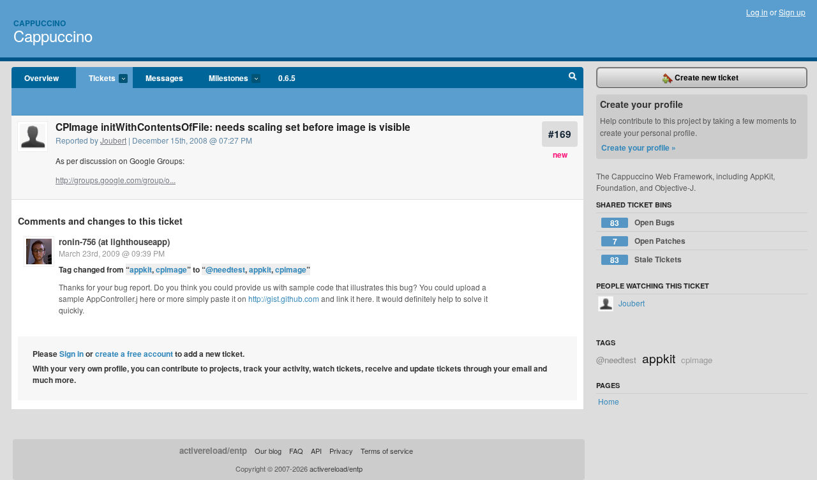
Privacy (341, 451)
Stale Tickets (646, 259)
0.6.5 (287, 78)
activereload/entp (213, 450)
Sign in (71, 353)
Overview (41, 78)
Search (572, 78)
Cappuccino (39, 23)
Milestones (222, 78)
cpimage (171, 269)
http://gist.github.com (283, 298)
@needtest (225, 269)
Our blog (268, 451)
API (316, 451)
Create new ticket (705, 77)
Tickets (96, 78)
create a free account (134, 353)
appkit (141, 269)
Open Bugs (642, 222)
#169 (559, 133)
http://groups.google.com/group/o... (116, 179)
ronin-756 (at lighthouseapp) (114, 242)
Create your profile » (638, 147)
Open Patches (649, 241)
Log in (757, 11)
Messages (164, 78)
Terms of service (387, 451)
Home (608, 401)
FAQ (296, 451)
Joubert (113, 140)
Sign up (792, 11)
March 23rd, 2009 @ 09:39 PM (112, 253)
